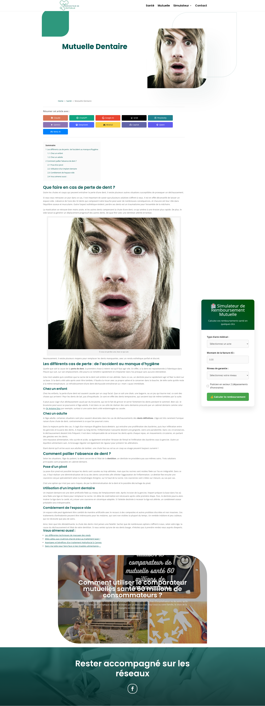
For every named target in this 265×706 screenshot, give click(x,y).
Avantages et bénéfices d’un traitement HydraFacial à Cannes (73, 542)
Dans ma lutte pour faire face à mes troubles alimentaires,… (73, 546)
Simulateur (181, 6)
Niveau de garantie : (217, 368)
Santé (150, 6)
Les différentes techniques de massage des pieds (68, 535)
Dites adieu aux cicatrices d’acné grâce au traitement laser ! (72, 539)
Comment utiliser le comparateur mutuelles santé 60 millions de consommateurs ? (132, 589)
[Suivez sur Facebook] (132, 689)
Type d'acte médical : (218, 337)
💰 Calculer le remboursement (227, 396)
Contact (201, 6)
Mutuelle (164, 6)
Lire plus (132, 616)
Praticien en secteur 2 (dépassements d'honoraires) (229, 386)
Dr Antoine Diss (53, 408)
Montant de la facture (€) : (220, 352)
